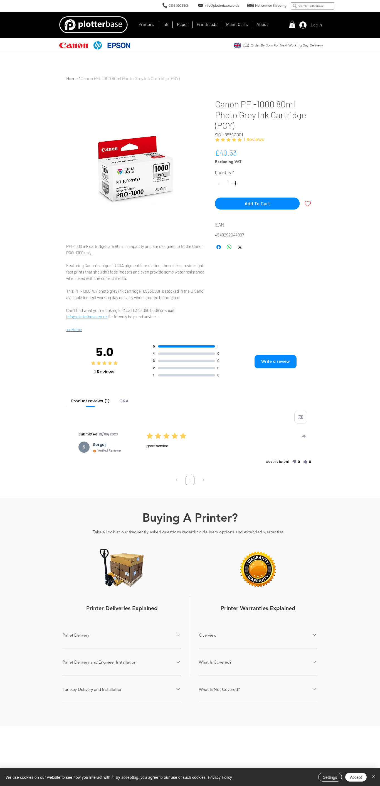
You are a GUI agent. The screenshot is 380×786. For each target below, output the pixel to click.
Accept (356, 777)
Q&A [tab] (124, 401)
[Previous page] (177, 480)
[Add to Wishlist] (308, 204)
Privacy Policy (220, 777)
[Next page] (203, 480)
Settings (330, 777)
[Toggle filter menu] (300, 417)
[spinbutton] (228, 183)
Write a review (275, 361)
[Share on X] (239, 247)
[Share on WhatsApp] (229, 247)
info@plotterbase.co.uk (86, 316)
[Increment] (236, 183)
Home (72, 78)
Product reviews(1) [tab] (90, 401)
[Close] (373, 777)
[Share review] (303, 436)
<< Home (74, 329)
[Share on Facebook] (218, 247)
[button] (262, 24)
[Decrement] (220, 183)
